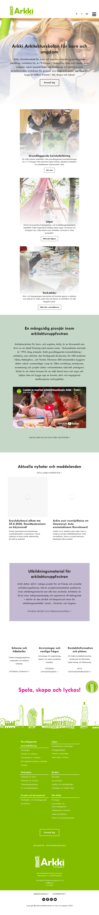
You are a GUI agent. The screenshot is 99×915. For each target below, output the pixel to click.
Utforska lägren (49, 239)
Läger (49, 221)
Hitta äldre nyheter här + (49, 473)
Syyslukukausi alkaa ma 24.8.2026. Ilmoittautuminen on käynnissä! (27, 524)
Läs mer (49, 170)
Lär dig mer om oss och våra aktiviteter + (49, 437)
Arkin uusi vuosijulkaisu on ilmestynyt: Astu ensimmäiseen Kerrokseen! (70, 524)
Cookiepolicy (59, 894)
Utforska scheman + (19, 671)
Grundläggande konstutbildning (49, 155)
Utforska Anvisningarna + (49, 670)
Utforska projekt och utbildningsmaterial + (49, 611)
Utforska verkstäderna (49, 307)
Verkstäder (49, 293)
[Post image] (28, 497)
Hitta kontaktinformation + (79, 670)
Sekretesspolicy (41, 894)
